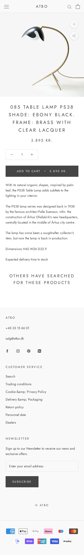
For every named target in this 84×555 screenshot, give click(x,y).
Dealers (11, 422)
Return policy (15, 407)
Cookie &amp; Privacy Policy (26, 391)
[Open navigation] (6, 6)
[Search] (69, 7)
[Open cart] (78, 6)
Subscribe (22, 482)
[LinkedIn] (39, 350)
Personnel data (16, 414)
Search (10, 376)
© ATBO (42, 505)
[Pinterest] (28, 350)
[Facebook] (7, 350)
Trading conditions (19, 384)
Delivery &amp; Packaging (24, 399)
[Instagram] (18, 350)
